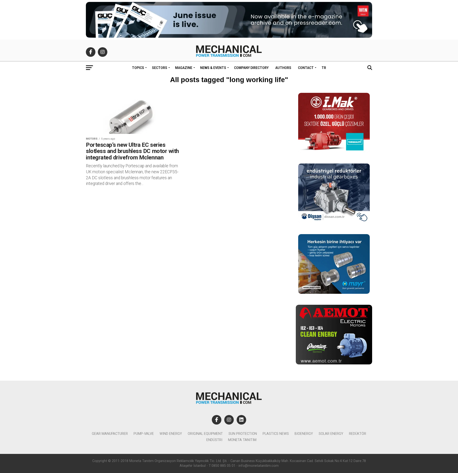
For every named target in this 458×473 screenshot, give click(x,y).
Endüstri (214, 440)
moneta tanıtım (242, 440)
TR (324, 68)
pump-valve (144, 434)
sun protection (243, 434)
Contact (306, 68)
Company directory (251, 68)
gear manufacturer (110, 434)
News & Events (213, 68)
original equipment (205, 434)
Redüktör (357, 434)
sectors (159, 68)
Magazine (183, 68)
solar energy (331, 434)
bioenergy (304, 434)
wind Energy (171, 434)
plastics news (276, 434)
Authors (283, 68)
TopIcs (138, 68)
